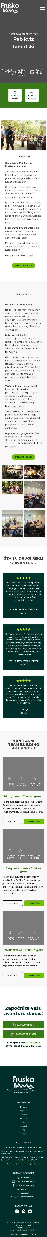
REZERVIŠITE (34, 821)
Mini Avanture (23, 1122)
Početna (23, 1107)
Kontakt (23, 1133)
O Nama (23, 1111)
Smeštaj (23, 1126)
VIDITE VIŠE (13, 821)
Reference (23, 1114)
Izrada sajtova (23, 1234)
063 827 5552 (32, 1042)
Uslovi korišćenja (23, 1227)
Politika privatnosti (23, 1225)
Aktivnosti (23, 1118)
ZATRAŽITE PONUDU (24, 266)
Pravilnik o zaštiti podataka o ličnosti (23, 1230)
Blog (23, 1130)
